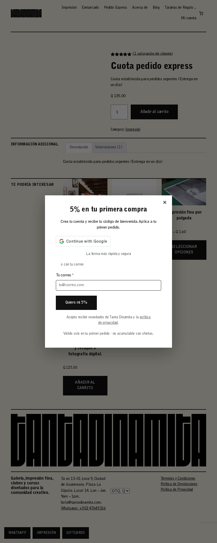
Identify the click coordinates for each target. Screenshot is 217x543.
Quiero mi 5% (76, 303)
